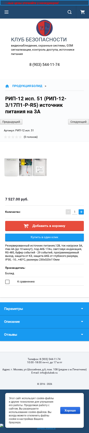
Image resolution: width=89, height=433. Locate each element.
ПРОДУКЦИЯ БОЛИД (27, 86)
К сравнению (26, 281)
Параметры (13, 309)
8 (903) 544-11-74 (44, 64)
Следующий (78, 121)
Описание (12, 322)
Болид (9, 273)
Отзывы (10, 334)
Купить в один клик (44, 237)
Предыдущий (11, 121)
